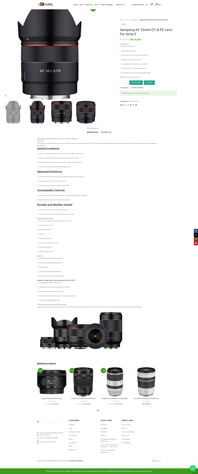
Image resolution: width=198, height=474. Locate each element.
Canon (53, 401)
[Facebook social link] (125, 105)
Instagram (104, 428)
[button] (4, 112)
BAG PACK (72, 450)
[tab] (92, 131)
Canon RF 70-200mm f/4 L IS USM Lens (146, 398)
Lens (127, 20)
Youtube (103, 432)
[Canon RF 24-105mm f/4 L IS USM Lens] (83, 382)
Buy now (149, 82)
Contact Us (125, 435)
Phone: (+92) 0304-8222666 (49, 438)
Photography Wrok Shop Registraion (109, 440)
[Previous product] (121, 24)
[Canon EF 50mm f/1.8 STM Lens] (52, 382)
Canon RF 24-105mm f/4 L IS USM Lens (83, 398)
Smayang (134, 20)
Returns (124, 428)
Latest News (126, 439)
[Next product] (126, 24)
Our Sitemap (126, 442)
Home (122, 20)
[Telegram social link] (136, 105)
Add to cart (136, 82)
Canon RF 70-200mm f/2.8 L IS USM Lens (115, 398)
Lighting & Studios (75, 432)
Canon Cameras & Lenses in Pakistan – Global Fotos (109, 446)
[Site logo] (45, 4)
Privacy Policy (126, 424)
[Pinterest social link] (131, 105)
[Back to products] (123, 24)
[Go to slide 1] (98, 410)
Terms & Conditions (128, 432)
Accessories (73, 435)
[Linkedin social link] (133, 105)
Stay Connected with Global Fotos (107, 451)
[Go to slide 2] (100, 410)
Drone (71, 439)
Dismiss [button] (195, 471)
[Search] (147, 5)
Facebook (104, 424)
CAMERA (72, 424)
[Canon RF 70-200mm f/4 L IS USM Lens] (146, 382)
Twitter (103, 435)
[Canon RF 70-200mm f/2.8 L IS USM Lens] (115, 382)
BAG (70, 446)
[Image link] (48, 424)
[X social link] (128, 105)
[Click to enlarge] (5, 95)
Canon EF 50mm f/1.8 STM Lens (52, 398)
